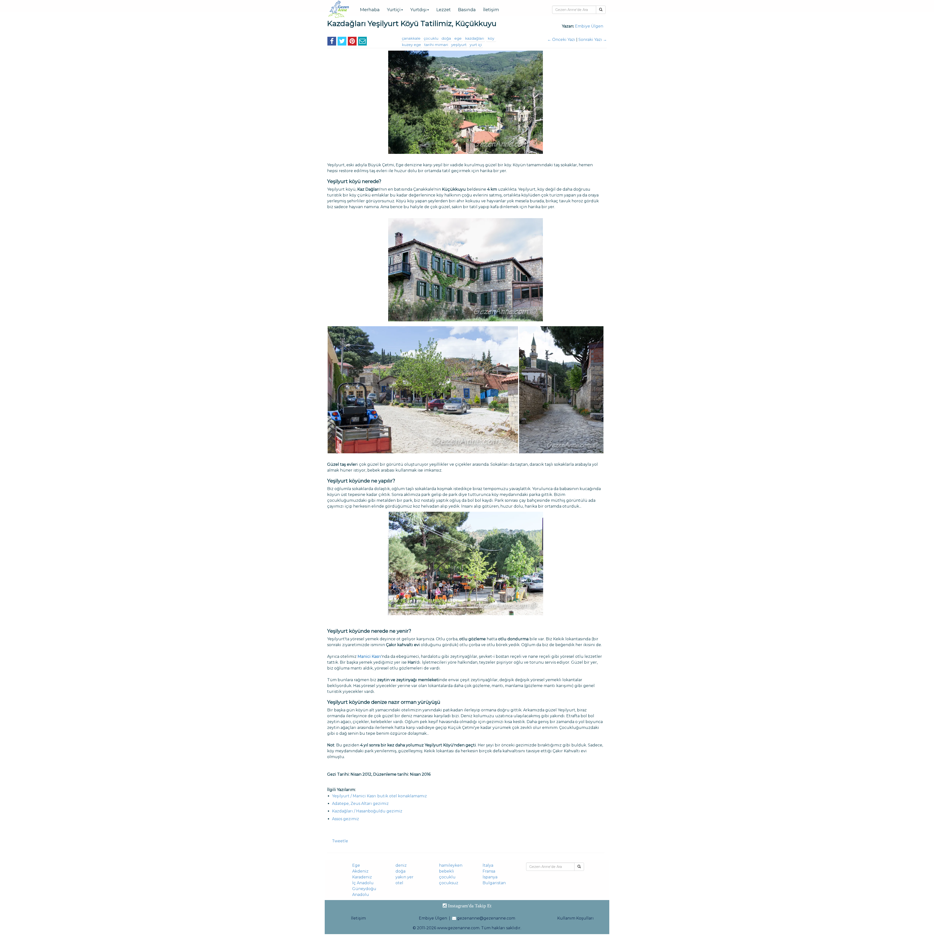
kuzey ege (411, 44)
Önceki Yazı (561, 39)
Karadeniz (362, 877)
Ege (356, 865)
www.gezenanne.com (458, 928)
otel (399, 883)
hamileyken (450, 865)
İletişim (491, 9)
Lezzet (443, 9)
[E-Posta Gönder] (362, 42)
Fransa (489, 871)
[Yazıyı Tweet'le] (342, 42)
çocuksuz (448, 883)
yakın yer (404, 877)
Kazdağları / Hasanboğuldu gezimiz (367, 811)
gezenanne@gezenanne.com (486, 918)
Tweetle (340, 841)
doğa (446, 38)
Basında (467, 9)
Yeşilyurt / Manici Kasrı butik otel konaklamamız (379, 796)
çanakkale (411, 38)
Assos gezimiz (345, 819)
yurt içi (476, 44)
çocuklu (431, 38)
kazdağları (474, 38)
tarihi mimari (436, 44)
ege (458, 38)
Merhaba (370, 9)
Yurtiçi (394, 9)
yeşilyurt (459, 44)
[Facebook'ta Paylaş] (331, 42)
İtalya (488, 865)
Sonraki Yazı (592, 39)
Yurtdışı (418, 9)
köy (491, 38)
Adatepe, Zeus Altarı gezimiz (360, 803)
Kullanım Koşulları (575, 918)
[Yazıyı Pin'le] (352, 42)
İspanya (490, 877)
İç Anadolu (363, 883)
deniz (401, 865)
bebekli (446, 871)
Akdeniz (360, 871)
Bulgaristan (494, 883)
